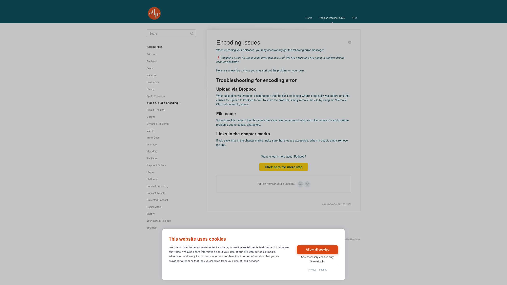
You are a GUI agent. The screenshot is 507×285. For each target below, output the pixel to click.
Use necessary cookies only (317, 257)
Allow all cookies (317, 249)
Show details (317, 261)
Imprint (323, 269)
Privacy (312, 269)
